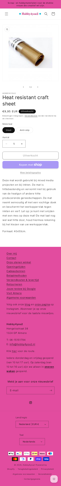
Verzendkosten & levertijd (23, 279)
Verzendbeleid (44, 474)
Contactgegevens (32, 479)
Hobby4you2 (29, 465)
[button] (6, 13)
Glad (10, 130)
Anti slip (26, 130)
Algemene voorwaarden (21, 297)
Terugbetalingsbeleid (28, 469)
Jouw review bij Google (21, 288)
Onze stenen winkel (19, 262)
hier (14, 351)
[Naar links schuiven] (23, 87)
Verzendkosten (31, 116)
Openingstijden (16, 266)
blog (27, 304)
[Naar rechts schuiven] (37, 87)
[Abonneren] (50, 390)
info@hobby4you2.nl (22, 344)
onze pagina (42, 304)
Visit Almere (14, 293)
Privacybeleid (47, 469)
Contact (11, 257)
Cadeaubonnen (16, 271)
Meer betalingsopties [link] (30, 172)
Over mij (12, 253)
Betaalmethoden (17, 275)
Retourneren (14, 284)
